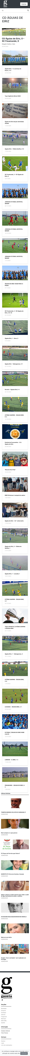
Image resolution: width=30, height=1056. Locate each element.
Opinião (3, 1022)
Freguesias (4, 1016)
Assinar (23, 4)
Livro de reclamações (6, 1045)
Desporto (3, 1010)
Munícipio (3, 1018)
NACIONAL (4, 1020)
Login (2, 1043)
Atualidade (3, 1008)
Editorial (3, 1014)
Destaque (3, 1012)
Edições (3, 1041)
